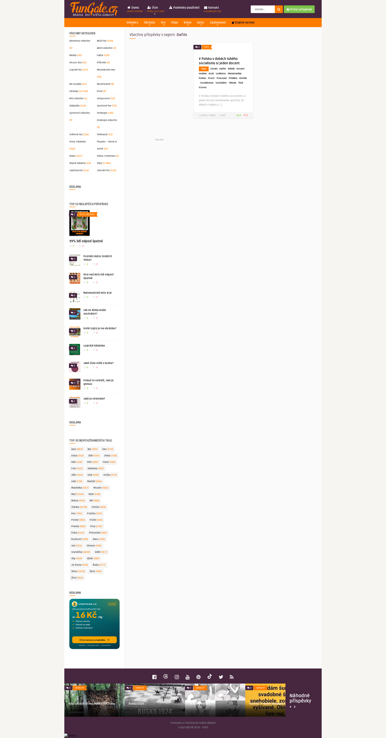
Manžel (94, 481)
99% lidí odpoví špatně (86, 241)
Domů (135, 9)
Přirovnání (98, 532)
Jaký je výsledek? (94, 398)
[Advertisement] (159, 90)
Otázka (79, 507)
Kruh (211, 73)
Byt (93, 449)
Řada (99, 564)
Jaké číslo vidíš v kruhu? (98, 363)
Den (107, 449)
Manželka (80, 487)
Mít (94, 500)
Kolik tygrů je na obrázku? (99, 328)
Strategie (102, 112)
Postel (78, 519)
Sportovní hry (104, 105)
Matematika (234, 73)
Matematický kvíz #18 (97, 292)
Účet (155, 9)
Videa (187, 22)
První (99, 91)
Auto (77, 449)
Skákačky (74, 105)
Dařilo (223, 68)
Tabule (232, 82)
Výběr (93, 558)
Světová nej (75, 134)
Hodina (203, 73)
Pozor (211, 78)
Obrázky (149, 22)
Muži (94, 494)
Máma (78, 500)
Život (77, 577)
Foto (77, 468)
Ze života (79, 564)
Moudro (100, 487)
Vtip (76, 558)
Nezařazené (103, 84)
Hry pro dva (75, 62)
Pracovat (222, 78)
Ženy (96, 571)
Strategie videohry (107, 120)
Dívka (110, 455)
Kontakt (212, 9)
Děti (76, 462)
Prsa (96, 526)
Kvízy (200, 22)
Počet (96, 519)
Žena (78, 571)
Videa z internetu (106, 155)
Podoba (94, 513)
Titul (240, 82)
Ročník (243, 78)
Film (92, 462)
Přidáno (233, 78)
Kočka (110, 474)
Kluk (93, 474)
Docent (240, 68)
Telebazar (102, 134)
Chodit (214, 68)
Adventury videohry (79, 40)
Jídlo (77, 474)
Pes (76, 513)
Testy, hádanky (77, 141)
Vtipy (174, 22)
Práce (77, 532)
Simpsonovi (103, 98)
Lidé (76, 481)
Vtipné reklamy (77, 163)
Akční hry (102, 40)
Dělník (231, 68)
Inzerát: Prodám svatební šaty (269, 703)
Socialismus (207, 82)
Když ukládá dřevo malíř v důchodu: (92, 703)
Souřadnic (221, 82)
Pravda (78, 526)
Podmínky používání (186, 7)
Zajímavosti (218, 22)
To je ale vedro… (199, 703)
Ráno (99, 539)
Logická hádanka (94, 345)
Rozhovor (79, 539)
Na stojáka (75, 84)
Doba (77, 455)
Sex (76, 545)
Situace (94, 545)
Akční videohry (105, 48)
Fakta (100, 55)
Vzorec (203, 87)
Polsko (202, 78)
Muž (77, 494)
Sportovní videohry (79, 112)
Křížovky (101, 62)
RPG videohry (76, 98)
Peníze (99, 507)
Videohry (132, 22)
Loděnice (221, 73)
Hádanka (96, 468)
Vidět (101, 552)
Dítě (94, 455)
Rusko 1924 (136, 703)
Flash (109, 462)
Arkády (73, 55)
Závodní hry (103, 170)
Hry (163, 22)
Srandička (80, 552)
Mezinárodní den (106, 69)
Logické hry (75, 69)
